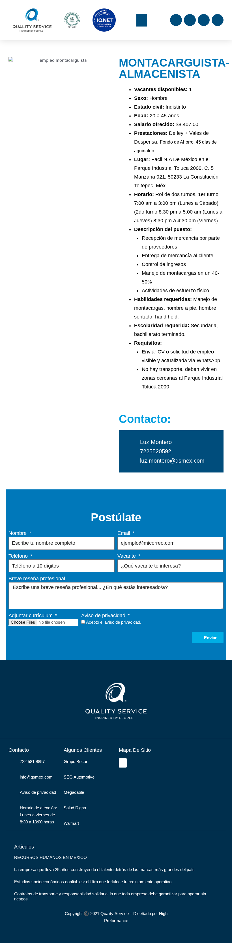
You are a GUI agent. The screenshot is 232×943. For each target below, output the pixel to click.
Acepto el (113, 622)
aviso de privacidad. (122, 622)
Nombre (18, 533)
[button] (141, 20)
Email (124, 533)
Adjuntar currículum (31, 615)
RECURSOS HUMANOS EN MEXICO (50, 857)
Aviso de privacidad (104, 615)
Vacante (127, 556)
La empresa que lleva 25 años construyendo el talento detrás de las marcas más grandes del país (104, 869)
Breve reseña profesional (36, 578)
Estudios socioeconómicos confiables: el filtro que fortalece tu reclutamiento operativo (92, 881)
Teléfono (18, 556)
